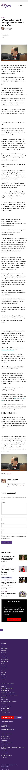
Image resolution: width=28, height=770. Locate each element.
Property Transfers (6, 755)
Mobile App (4, 697)
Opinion (3, 670)
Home (2, 646)
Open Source (4, 668)
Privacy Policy (5, 710)
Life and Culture (5, 579)
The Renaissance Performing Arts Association (7, 586)
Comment (3, 502)
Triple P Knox (4, 757)
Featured (9, 474)
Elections (3, 655)
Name (2, 517)
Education (4, 652)
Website (3, 530)
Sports (3, 566)
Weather (3, 679)
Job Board (4, 751)
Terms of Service (5, 712)
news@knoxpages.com (9, 729)
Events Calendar (5, 738)
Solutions (4, 677)
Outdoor (3, 672)
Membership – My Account (8, 693)
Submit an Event (5, 708)
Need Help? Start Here (7, 688)
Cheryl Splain (9, 28)
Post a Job (4, 704)
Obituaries (4, 666)
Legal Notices (4, 659)
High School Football (7, 743)
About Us (3, 686)
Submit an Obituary (6, 706)
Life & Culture (4, 661)
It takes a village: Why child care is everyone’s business (13, 748)
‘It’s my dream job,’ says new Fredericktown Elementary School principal (8, 559)
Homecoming (4, 745)
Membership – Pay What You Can (9, 695)
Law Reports (4, 591)
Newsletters (4, 699)
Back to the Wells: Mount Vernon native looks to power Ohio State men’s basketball (8, 570)
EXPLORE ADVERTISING (14, 619)
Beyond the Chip (5, 736)
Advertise (18, 717)
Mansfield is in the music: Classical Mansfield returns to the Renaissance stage (9, 582)
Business (3, 650)
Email (2, 523)
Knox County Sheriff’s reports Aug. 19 (8, 594)
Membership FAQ (5, 690)
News (2, 17)
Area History (4, 648)
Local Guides (4, 753)
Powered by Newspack (5, 766)
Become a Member (7, 717)
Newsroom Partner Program (8, 701)
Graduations (4, 740)
